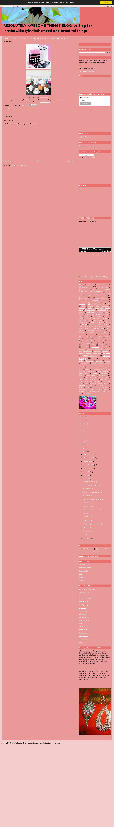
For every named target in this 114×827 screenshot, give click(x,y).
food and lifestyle (88, 341)
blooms (81, 314)
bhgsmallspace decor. (86, 598)
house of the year (87, 351)
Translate (93, 157)
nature (97, 367)
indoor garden (97, 353)
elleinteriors (91, 332)
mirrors (101, 363)
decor (80, 326)
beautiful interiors (90, 310)
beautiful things (103, 310)
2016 (83, 423)
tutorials (82, 385)
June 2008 (87, 475)
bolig (93, 314)
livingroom (99, 361)
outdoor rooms (83, 373)
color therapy (96, 318)
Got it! (106, 2)
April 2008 (87, 539)
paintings (94, 373)
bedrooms (90, 312)
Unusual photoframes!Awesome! (93, 492)
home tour (95, 347)
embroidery (101, 332)
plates (86, 377)
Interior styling (92, 293)
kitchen (81, 361)
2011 (83, 441)
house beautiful (99, 349)
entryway (99, 334)
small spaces (104, 379)
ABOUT (14, 38)
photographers (91, 375)
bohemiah (87, 314)
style (104, 381)
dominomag (83, 611)
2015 (83, 427)
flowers (107, 339)
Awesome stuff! (88, 513)
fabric (106, 334)
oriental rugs (91, 371)
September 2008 (89, 465)
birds (106, 312)
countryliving (83, 605)
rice (80, 623)
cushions (84, 324)
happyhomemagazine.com (87, 146)
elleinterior (82, 614)
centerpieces (87, 316)
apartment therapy (102, 302)
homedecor (105, 347)
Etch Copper (90, 284)
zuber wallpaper (87, 393)
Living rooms (102, 296)
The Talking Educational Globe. (93, 524)
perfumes (81, 375)
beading (90, 308)
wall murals (105, 387)
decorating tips (88, 326)
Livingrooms (83, 298)
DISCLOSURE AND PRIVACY (60, 38)
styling (86, 383)
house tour (105, 351)
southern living (88, 381)
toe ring (100, 383)
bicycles (101, 312)
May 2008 (87, 479)
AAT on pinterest (84, 137)
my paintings (91, 367)
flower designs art (98, 338)
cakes (80, 316)
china (100, 316)
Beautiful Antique (88, 517)
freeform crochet (101, 340)
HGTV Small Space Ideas (87, 589)
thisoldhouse (93, 383)
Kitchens (89, 296)
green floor (107, 342)
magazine (107, 361)
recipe (106, 377)
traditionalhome (84, 633)
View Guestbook (88, 549)
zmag (81, 642)
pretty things (93, 377)
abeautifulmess (84, 592)
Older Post (70, 161)
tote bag (106, 383)
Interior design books (97, 289)
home (108, 345)
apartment (90, 302)
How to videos (103, 287)
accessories (105, 300)
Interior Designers (84, 289)
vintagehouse (83, 636)
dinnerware (101, 330)
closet (106, 316)
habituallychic (83, 571)
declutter (106, 324)
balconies (90, 306)
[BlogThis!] (32, 105)
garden (88, 343)
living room (89, 361)
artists (108, 304)
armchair (82, 304)
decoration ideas (88, 489)
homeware (89, 349)
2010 (83, 445)
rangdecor (82, 577)
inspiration (106, 353)
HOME (5, 38)
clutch (81, 318)
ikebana (81, 353)
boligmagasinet (84, 601)
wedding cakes (83, 391)
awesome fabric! (88, 496)
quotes (101, 377)
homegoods (82, 349)
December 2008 (89, 454)
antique (81, 302)
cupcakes (101, 322)
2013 (83, 434)
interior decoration (90, 356)
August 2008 (88, 468)
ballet (97, 306)
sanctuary (82, 580)
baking (83, 306)
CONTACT (23, 38)
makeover (94, 363)
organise (87, 369)
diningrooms (90, 330)
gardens (95, 342)
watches (100, 389)
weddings (92, 391)
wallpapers (90, 389)
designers (88, 328)
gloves (100, 342)
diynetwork (82, 608)
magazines (85, 363)
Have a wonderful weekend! (92, 485)
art (89, 304)
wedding (106, 389)
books (106, 314)
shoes (81, 379)
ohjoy (81, 574)
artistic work (87, 527)
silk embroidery (91, 379)
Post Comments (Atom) (19, 165)
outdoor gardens (103, 371)
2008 (83, 452)
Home (39, 161)
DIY (80, 284)
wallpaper (82, 389)
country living (98, 320)
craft (106, 320)
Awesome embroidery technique (93, 499)
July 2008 (87, 472)
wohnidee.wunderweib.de (87, 639)
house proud (97, 351)
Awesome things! (88, 506)
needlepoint (105, 367)
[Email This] (31, 105)
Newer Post (7, 161)
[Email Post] (28, 105)
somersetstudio (84, 626)
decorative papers (99, 326)
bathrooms (82, 308)
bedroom (81, 312)
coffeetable (88, 318)
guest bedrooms (85, 345)
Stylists (89, 300)
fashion (100, 336)
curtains (108, 322)
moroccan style (93, 365)
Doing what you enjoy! (90, 481)
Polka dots (7, 42)
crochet (93, 322)
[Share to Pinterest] (37, 105)
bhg (80, 595)
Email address (84, 97)
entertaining (91, 334)
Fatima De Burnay (102, 284)
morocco (103, 365)
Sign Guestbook (101, 549)
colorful (105, 318)
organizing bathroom (97, 369)
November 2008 (89, 458)
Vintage (95, 300)
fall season (93, 336)
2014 (83, 430)
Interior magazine (96, 291)
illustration (88, 353)
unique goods (102, 385)
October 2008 (88, 461)
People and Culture (101, 298)
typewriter (91, 385)
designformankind (85, 567)
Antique (85, 534)
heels (103, 345)
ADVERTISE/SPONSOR (38, 38)
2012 (83, 437)
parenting (104, 373)
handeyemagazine (85, 617)
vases (87, 387)
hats (99, 345)
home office (85, 347)
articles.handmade (99, 304)
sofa (80, 381)
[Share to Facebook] (35, 105)
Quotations (82, 300)
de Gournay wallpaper (95, 324)
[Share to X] (34, 105)
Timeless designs (88, 520)
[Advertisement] (94, 119)
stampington (83, 629)
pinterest (81, 377)
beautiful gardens (99, 308)
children (95, 316)
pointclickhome (84, 620)
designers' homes (99, 328)
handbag (93, 345)
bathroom (105, 306)
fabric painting (83, 336)
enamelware (82, 334)
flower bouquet (88, 338)
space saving (97, 381)
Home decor (11, 109)
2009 (83, 448)
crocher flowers (83, 322)
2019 (83, 416)
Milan (91, 297)
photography (103, 375)
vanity (81, 387)
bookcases (99, 314)
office (81, 369)
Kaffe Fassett (101, 293)
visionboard (96, 387)
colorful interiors (85, 320)
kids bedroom (104, 358)
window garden (101, 391)
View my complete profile (87, 71)
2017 (83, 420)
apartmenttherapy (84, 564)
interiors (94, 358)
